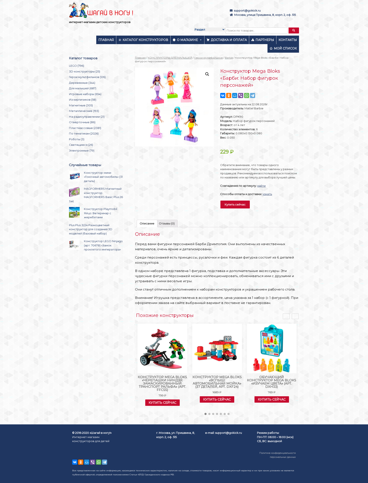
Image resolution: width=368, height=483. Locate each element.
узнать (267, 194)
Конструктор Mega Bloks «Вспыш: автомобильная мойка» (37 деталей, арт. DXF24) (217, 382)
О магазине (187, 40)
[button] (205, 414)
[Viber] (240, 95)
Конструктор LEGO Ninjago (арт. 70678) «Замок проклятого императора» (103, 245)
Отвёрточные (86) (82, 122)
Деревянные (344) (82, 82)
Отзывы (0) (167, 223)
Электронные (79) (81, 150)
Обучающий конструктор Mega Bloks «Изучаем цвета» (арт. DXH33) (271, 382)
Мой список (285, 48)
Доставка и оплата (229, 40)
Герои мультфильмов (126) (87, 77)
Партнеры (265, 40)
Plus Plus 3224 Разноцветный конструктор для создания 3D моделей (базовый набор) (90, 229)
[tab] (147, 223)
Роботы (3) (76, 139)
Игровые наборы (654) (85, 94)
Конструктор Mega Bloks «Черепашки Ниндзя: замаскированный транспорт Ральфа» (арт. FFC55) (162, 383)
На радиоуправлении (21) (87, 116)
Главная (106, 40)
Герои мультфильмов (208, 57)
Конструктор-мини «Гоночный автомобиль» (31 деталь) (103, 177)
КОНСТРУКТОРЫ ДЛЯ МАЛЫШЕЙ (170, 57)
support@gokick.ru (247, 10)
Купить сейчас (235, 204)
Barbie (229, 57)
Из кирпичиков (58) (82, 99)
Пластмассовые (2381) (85, 128)
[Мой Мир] (234, 95)
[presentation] (286, 316)
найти (261, 185)
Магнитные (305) (81, 105)
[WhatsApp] (246, 95)
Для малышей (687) (82, 88)
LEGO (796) (76, 65)
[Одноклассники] (228, 95)
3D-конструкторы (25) (84, 71)
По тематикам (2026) (84, 133)
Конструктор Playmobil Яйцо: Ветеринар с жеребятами (100, 213)
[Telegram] (252, 95)
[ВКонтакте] (222, 95)
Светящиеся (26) (81, 144)
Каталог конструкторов (145, 40)
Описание (147, 223)
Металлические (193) (84, 111)
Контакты (288, 40)
